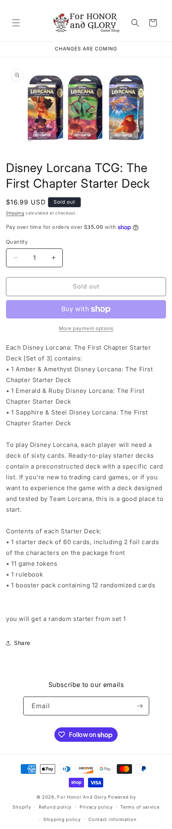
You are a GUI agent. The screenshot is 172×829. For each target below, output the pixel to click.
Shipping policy (62, 819)
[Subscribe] (140, 706)
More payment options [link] (86, 328)
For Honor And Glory (81, 797)
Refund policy (55, 807)
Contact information (112, 819)
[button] (16, 23)
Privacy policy (96, 807)
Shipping (15, 212)
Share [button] (22, 642)
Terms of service (139, 807)
